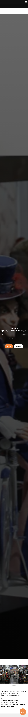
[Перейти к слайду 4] (13, 685)
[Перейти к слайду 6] (15, 685)
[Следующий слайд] (27, 674)
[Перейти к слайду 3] (12, 685)
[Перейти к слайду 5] (14, 685)
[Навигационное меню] (26, 2)
